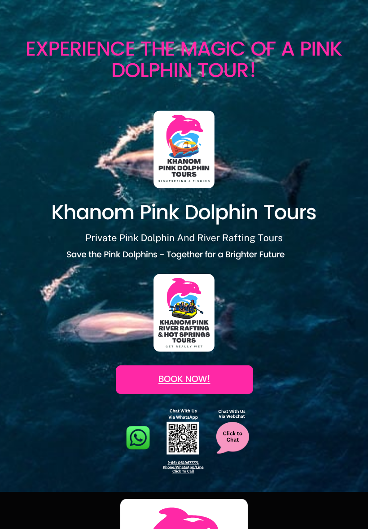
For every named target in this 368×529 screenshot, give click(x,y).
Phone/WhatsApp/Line (183, 467)
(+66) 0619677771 (182, 462)
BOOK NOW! (184, 380)
